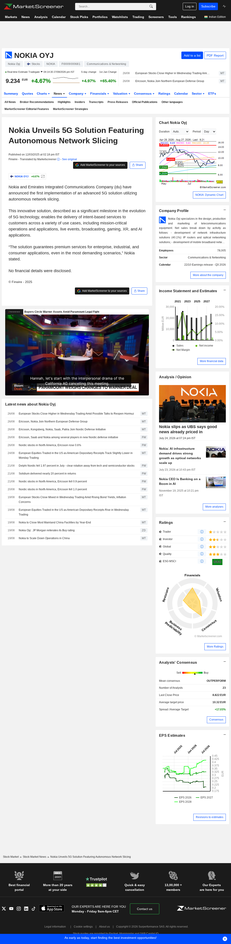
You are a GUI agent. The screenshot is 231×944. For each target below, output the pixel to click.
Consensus (143, 93)
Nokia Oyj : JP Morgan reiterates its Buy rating (47, 530)
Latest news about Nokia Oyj (30, 404)
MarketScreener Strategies (70, 109)
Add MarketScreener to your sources (102, 164)
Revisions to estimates (209, 817)
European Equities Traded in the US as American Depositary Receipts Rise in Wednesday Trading (74, 512)
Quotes (27, 93)
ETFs (212, 93)
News (58, 93)
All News (10, 102)
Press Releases (118, 102)
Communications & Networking (207, 257)
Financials (98, 93)
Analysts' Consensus (178, 662)
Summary (11, 93)
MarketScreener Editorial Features (27, 109)
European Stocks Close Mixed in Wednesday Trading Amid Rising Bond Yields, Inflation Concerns (72, 500)
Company (76, 93)
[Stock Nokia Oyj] (42, 176)
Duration (164, 131)
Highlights (64, 102)
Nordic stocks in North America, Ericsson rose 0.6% (50, 445)
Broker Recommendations (37, 102)
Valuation (120, 93)
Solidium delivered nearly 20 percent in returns (47, 473)
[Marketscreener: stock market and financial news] (33, 6)
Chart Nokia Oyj (173, 123)
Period (197, 131)
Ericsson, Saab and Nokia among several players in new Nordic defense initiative (68, 437)
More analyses (214, 506)
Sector (197, 93)
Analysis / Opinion (175, 377)
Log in (189, 6)
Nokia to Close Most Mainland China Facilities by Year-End (55, 522)
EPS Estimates (172, 735)
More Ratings (215, 646)
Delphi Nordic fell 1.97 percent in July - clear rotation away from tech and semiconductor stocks (76, 465)
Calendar (181, 93)
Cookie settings (83, 926)
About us (104, 926)
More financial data (211, 361)
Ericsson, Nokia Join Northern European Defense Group (169, 81)
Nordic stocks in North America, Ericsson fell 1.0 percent (53, 489)
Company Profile (174, 211)
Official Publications (144, 102)
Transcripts (96, 102)
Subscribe (208, 6)
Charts (42, 93)
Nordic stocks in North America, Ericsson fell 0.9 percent (53, 481)
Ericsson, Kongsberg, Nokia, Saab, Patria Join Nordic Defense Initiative (62, 429)
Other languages (172, 102)
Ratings (164, 93)
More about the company (208, 275)
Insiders (80, 102)
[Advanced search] (151, 6)
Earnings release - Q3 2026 (209, 264)
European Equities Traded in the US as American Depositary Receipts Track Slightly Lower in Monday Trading (76, 455)
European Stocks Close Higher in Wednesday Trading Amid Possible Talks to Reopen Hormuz (173, 73)
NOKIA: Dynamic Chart (209, 194)
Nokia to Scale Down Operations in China (44, 538)
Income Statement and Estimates (188, 291)
